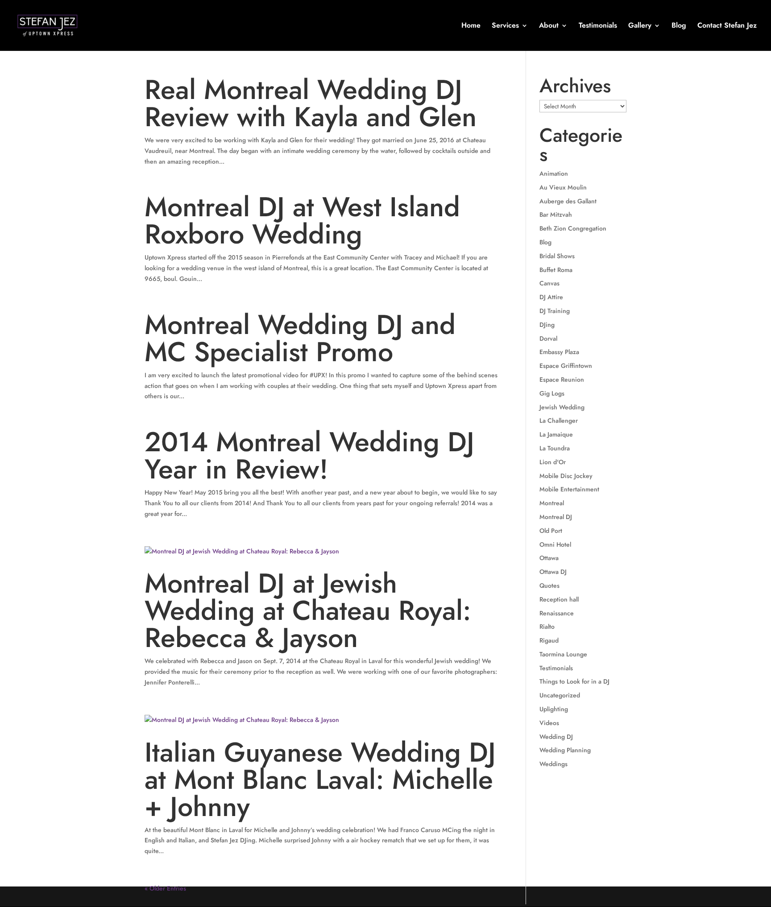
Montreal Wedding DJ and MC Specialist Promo (300, 338)
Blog (679, 26)
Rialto (547, 626)
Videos (549, 722)
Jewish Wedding (561, 407)
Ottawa (549, 557)
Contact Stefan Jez (727, 26)
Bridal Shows (557, 255)
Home (471, 26)
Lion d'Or (552, 462)
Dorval (548, 338)
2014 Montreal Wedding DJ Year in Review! (309, 455)
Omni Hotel (555, 544)
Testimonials (598, 26)
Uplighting (553, 709)
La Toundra (554, 448)
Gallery (639, 26)
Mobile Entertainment (569, 489)
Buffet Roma (555, 269)
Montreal (551, 503)
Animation (553, 173)
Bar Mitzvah (555, 214)
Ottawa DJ (553, 571)
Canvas (549, 283)
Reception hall (559, 599)
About (549, 26)
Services (505, 26)
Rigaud (549, 640)
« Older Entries (165, 888)
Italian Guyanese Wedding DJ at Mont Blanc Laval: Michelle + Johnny (320, 779)
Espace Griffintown (565, 365)
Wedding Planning (565, 750)
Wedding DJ (556, 736)
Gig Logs (551, 393)
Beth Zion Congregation (572, 228)
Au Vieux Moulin (563, 187)
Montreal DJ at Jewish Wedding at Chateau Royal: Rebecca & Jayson (308, 610)
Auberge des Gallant (568, 201)
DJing (547, 324)
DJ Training (554, 310)
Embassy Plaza (559, 351)
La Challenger (558, 420)
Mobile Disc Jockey (566, 475)
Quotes (549, 585)
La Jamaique (556, 434)
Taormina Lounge (563, 654)
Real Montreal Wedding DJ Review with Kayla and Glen (311, 103)
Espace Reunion (561, 379)
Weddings (553, 763)
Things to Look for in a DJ (574, 681)
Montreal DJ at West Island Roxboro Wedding (302, 220)
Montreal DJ (555, 516)
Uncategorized (559, 695)
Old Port (550, 530)
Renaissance (556, 613)
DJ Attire (551, 297)
